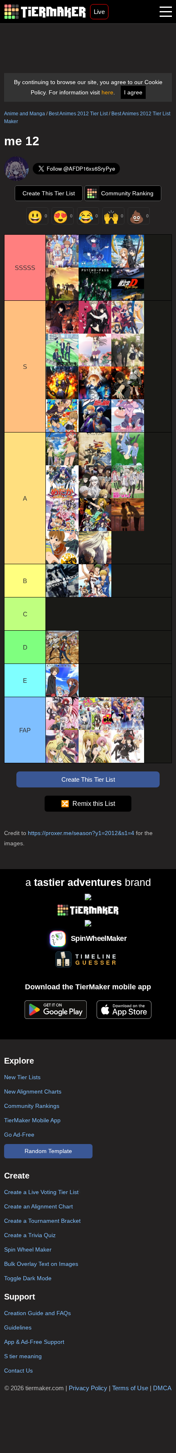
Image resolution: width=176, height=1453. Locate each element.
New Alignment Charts (32, 1091)
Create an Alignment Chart (38, 1206)
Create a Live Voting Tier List (41, 1192)
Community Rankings (31, 1106)
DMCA (162, 1387)
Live (99, 11)
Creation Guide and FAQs (37, 1313)
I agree (133, 92)
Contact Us (18, 1370)
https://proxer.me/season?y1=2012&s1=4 (81, 833)
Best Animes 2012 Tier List (78, 114)
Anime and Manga (24, 114)
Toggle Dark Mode (28, 1278)
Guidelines (18, 1327)
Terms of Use (130, 1387)
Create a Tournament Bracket (42, 1220)
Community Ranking (127, 193)
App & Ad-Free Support (34, 1342)
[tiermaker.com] (45, 11)
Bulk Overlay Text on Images (41, 1264)
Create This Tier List (49, 193)
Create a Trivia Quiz (30, 1235)
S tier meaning (23, 1356)
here (107, 92)
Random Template (48, 1151)
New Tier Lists (22, 1077)
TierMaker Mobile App (32, 1120)
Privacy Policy (88, 1387)
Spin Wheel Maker (28, 1249)
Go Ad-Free (19, 1134)
